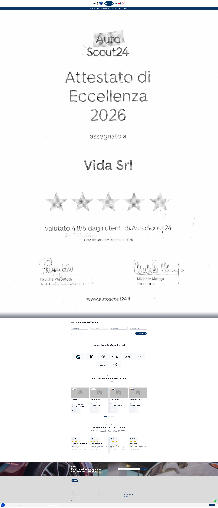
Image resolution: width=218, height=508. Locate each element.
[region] (109, 402)
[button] (2, 505)
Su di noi (121, 8)
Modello (92, 325)
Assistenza (99, 8)
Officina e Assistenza (128, 494)
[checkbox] (71, 334)
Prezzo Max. (131, 325)
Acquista (126, 492)
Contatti (126, 8)
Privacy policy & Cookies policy (54, 505)
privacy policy (142, 471)
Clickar (111, 8)
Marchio (72, 325)
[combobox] (80, 328)
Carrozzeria (112, 325)
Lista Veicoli (92, 8)
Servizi (116, 8)
